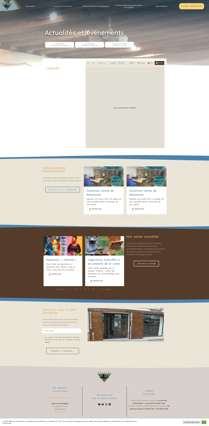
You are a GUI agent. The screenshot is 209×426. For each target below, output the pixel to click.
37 (135, 217)
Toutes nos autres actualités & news (119, 44)
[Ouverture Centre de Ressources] (104, 176)
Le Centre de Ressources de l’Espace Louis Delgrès (128, 6)
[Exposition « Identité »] (63, 246)
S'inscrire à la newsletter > (62, 351)
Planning (160, 63)
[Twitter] (102, 405)
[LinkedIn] (109, 405)
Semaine (142, 63)
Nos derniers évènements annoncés (89, 44)
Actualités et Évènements (63, 6)
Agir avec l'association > (191, 6)
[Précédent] (88, 63)
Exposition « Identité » (61, 259)
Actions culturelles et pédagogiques (96, 6)
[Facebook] (99, 405)
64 (143, 217)
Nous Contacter (161, 6)
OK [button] (204, 422)
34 (121, 217)
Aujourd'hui (101, 63)
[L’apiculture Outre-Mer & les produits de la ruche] (104, 246)
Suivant (149, 217)
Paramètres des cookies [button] (191, 422)
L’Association (30, 6)
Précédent (102, 217)
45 (102, 289)
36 (130, 217)
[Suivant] (93, 63)
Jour (133, 63)
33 (117, 217)
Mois (151, 63)
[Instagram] (106, 405)
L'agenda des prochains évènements (59, 44)
